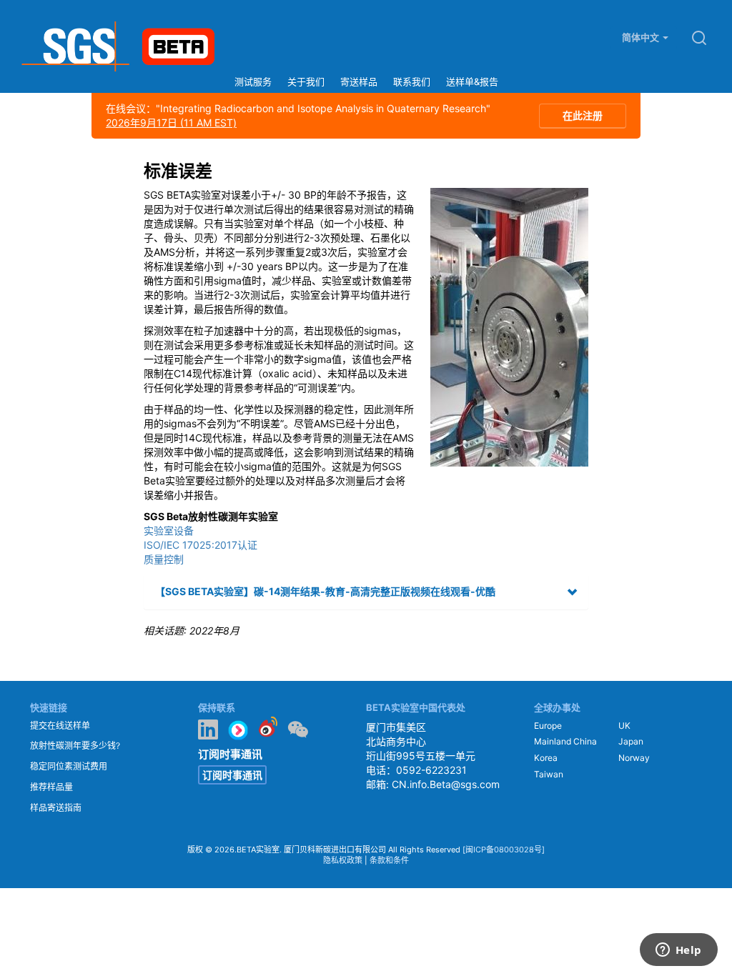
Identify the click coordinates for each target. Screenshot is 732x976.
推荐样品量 (51, 787)
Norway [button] (634, 757)
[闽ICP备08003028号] (504, 850)
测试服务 (253, 81)
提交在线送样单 (60, 725)
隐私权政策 (342, 860)
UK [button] (624, 725)
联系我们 (411, 81)
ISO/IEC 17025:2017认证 (200, 545)
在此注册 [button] (583, 115)
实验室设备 (169, 530)
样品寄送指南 (55, 807)
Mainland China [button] (565, 741)
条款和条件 (389, 860)
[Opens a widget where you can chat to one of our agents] (678, 951)
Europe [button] (548, 725)
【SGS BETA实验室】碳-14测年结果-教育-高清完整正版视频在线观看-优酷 (325, 591)
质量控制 (164, 559)
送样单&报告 (472, 81)
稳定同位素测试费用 (68, 766)
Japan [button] (630, 741)
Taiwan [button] (548, 774)
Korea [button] (546, 757)
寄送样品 (358, 81)
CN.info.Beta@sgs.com (446, 784)
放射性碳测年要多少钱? (75, 745)
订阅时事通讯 (232, 775)
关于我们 (306, 81)
